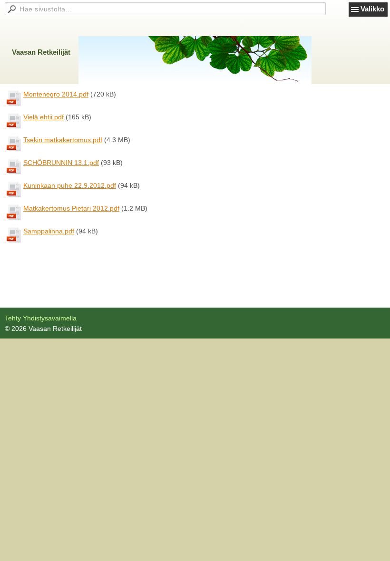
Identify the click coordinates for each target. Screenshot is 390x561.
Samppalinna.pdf (48, 231)
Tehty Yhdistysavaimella (41, 318)
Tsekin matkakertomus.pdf (62, 140)
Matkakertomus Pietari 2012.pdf (71, 208)
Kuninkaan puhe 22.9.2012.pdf (69, 185)
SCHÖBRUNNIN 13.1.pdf (61, 162)
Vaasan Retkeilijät (41, 52)
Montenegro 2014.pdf (55, 94)
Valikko (372, 9)
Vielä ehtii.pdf (43, 117)
